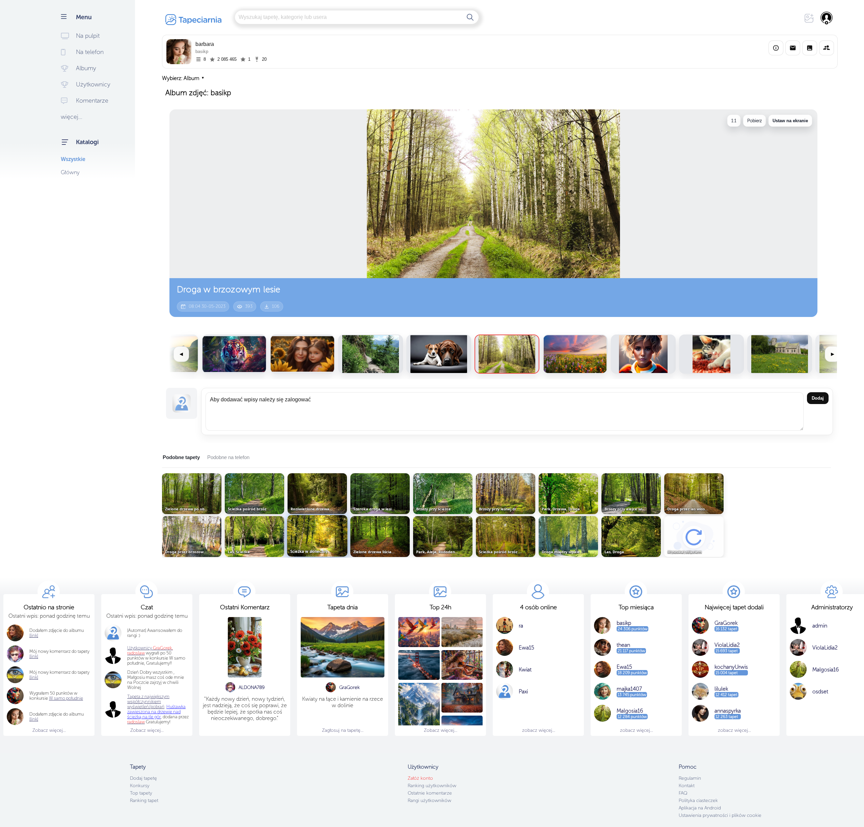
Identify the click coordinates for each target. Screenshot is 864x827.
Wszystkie (73, 159)
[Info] (775, 48)
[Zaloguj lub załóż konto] (827, 18)
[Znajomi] (826, 48)
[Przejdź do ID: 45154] (234, 354)
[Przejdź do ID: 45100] (575, 354)
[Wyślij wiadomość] (792, 48)
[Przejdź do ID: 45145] (370, 354)
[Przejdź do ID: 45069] (711, 354)
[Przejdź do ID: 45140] (438, 354)
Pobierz (754, 120)
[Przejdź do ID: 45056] (779, 354)
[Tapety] (809, 48)
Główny (70, 172)
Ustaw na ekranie (790, 120)
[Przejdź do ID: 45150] (302, 354)
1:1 (733, 120)
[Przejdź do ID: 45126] (507, 354)
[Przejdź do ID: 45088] (643, 354)
